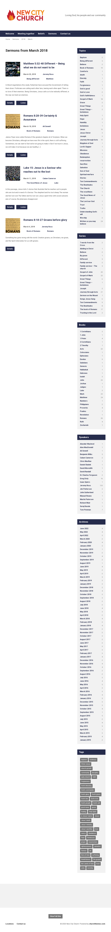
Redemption (85, 157)
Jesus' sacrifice (86, 829)
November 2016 (86, 664)
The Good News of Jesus (37, 183)
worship (90, 868)
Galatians (84, 363)
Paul (82, 838)
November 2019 (86, 553)
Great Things (85, 106)
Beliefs (41, 34)
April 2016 (84, 688)
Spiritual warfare (87, 174)
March (30, 39)
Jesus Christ (85, 133)
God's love (94, 799)
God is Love (85, 92)
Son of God (84, 171)
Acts (82, 349)
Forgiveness (85, 85)
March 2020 (85, 539)
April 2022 (84, 535)
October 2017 (85, 636)
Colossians (84, 352)
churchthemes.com (97, 924)
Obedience (84, 154)
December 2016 (86, 660)
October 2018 (85, 594)
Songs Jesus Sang (87, 299)
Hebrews (83, 373)
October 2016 (85, 667)
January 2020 (85, 546)
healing (83, 812)
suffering (95, 855)
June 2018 (84, 608)
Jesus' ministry (86, 825)
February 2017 (86, 653)
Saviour (84, 851)
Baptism (83, 57)
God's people (85, 803)
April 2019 (84, 574)
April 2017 (84, 650)
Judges (83, 387)
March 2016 (85, 691)
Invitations (84, 126)
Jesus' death (85, 820)
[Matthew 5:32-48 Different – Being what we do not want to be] (13, 75)
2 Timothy (84, 345)
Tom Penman (85, 510)
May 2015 (84, 726)
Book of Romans (33, 131)
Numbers (83, 401)
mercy (83, 833)
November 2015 (86, 705)
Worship (83, 218)
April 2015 (84, 730)
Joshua (83, 384)
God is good (85, 89)
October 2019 (85, 556)
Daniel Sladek (85, 465)
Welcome (10, 34)
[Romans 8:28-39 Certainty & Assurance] (13, 127)
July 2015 (84, 719)
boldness (93, 760)
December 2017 (86, 629)
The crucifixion (86, 192)
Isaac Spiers (85, 482)
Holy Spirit (84, 116)
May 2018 (84, 612)
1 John (82, 335)
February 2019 (86, 580)
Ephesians (84, 356)
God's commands (87, 790)
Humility (83, 122)
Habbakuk (84, 370)
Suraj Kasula (85, 506)
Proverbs (84, 408)
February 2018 (86, 622)
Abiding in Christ (86, 249)
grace (94, 807)
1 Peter (83, 338)
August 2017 (85, 639)
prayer (83, 842)
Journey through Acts (89, 140)
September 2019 (87, 560)
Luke (56, 183)
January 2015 (85, 740)
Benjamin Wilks (86, 454)
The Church (85, 188)
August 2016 (85, 674)
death (82, 75)
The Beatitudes (86, 185)
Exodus (83, 359)
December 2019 (86, 549)
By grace (83, 256)
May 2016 (84, 684)
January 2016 (85, 698)
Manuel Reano (86, 496)
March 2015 (85, 733)
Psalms (83, 411)
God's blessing (86, 786)
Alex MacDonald (86, 447)
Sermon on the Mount (89, 295)
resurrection (85, 161)
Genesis (83, 366)
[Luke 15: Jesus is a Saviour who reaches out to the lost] (13, 179)
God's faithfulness (87, 96)
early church (85, 777)
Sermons (52, 34)
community (85, 773)
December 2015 (86, 702)
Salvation (84, 168)
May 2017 (84, 646)
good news (85, 807)
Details (10, 103)
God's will (96, 803)
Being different (33, 79)
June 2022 (84, 528)
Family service (86, 263)
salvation (97, 846)
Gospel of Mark (86, 99)
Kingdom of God (86, 143)
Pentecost (91, 838)
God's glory (85, 794)
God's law (84, 799)
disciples (95, 773)
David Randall (85, 472)
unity (83, 868)
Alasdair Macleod (87, 444)
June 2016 (84, 681)
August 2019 (85, 563)
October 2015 (85, 709)
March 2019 (85, 577)
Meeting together (26, 34)
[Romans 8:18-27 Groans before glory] (13, 231)
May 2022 (84, 532)
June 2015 (84, 723)
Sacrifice (83, 164)
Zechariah (84, 425)
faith (94, 777)
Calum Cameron (49, 178)
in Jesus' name (86, 816)
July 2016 (84, 678)
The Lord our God (87, 201)
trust (98, 864)
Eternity (83, 78)
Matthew (49, 79)
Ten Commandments (88, 181)
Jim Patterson (86, 489)
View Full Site (55, 916)
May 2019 (84, 570)
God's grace (96, 794)
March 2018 (85, 619)
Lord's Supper (85, 147)
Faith (82, 82)
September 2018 (87, 598)
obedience (92, 833)
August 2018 (85, 601)
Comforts (84, 71)
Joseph (83, 136)
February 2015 (86, 736)
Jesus (82, 129)
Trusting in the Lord (88, 313)
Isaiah (82, 377)
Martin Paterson (86, 499)
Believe (83, 64)
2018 (23, 39)
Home (8, 39)
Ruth (82, 422)
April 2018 (84, 615)
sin (90, 851)
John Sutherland (86, 492)
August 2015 (85, 716)
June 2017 (84, 643)
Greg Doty (84, 479)
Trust (82, 205)
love (96, 829)
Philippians (84, 404)
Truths (82, 208)
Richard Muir (85, 503)
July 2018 (84, 605)
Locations (10, 924)
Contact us (65, 34)
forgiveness (85, 781)
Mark (82, 394)
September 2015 (87, 712)
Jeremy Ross (48, 74)
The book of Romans (88, 309)
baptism (84, 760)
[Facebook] (104, 34)
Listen (23, 103)
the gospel (97, 859)
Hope (82, 119)
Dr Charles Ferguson (88, 475)
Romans (50, 131)
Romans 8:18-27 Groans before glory (45, 219)
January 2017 (85, 657)
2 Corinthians (85, 342)
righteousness (86, 846)
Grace (82, 103)
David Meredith (86, 468)
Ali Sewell (47, 126)
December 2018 (86, 587)
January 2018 (85, 626)
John (82, 380)
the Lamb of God (87, 864)
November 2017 (86, 632)
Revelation (84, 415)
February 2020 (86, 542)
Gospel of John (86, 272)
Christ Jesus (85, 764)
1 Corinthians (85, 332)
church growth (86, 768)
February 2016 (86, 695)
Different (84, 259)
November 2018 (86, 591)
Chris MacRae (85, 461)
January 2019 (85, 584)
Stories (83, 178)
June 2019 (84, 567)
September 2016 (87, 671)
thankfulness (85, 859)
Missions (83, 150)
